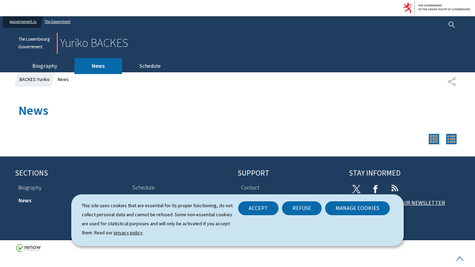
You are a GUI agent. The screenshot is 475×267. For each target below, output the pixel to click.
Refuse (301, 208)
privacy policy (128, 232)
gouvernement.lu (23, 21)
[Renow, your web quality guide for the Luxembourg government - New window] (28, 250)
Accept (258, 208)
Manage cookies (357, 208)
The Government (58, 21)
